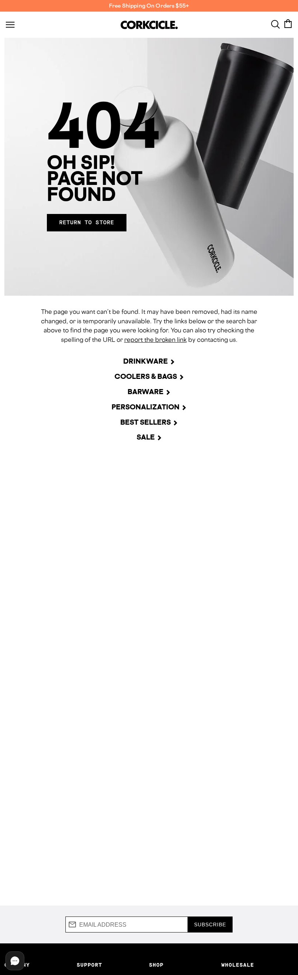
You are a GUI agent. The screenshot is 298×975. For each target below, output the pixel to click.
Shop (156, 965)
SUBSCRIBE (210, 924)
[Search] (275, 23)
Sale (146, 437)
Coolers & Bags (145, 376)
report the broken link (155, 339)
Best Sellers (145, 422)
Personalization (146, 406)
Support (89, 965)
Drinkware (145, 361)
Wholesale (237, 965)
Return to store (86, 222)
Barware (146, 391)
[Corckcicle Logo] (149, 25)
